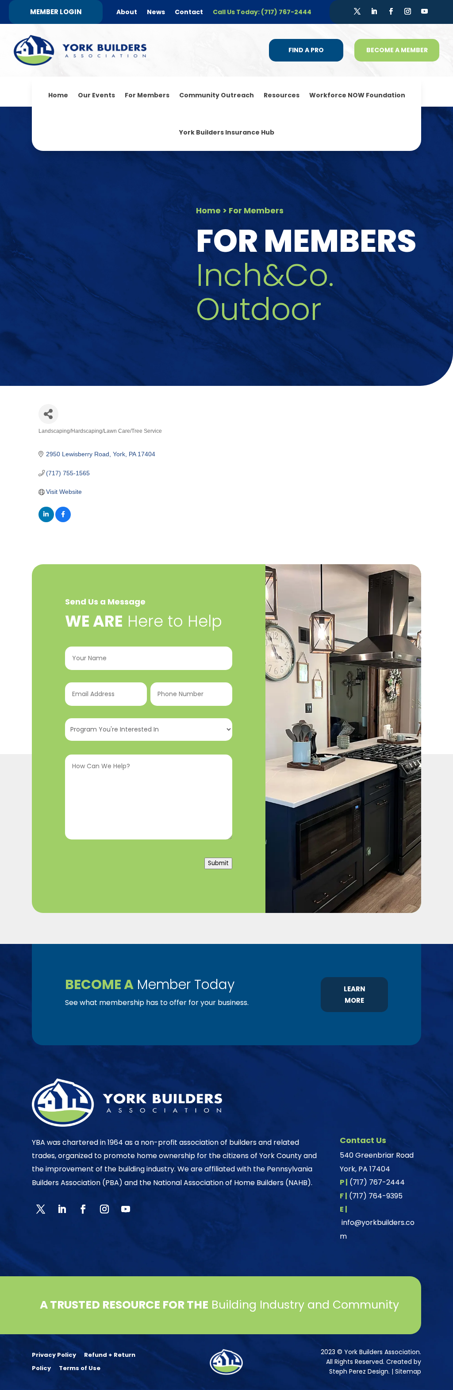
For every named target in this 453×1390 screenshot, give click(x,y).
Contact (189, 12)
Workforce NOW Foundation (357, 95)
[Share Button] (48, 414)
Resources (281, 95)
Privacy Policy (54, 1355)
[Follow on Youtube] (424, 11)
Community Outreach (216, 95)
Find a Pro (306, 50)
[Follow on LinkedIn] (373, 11)
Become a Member (397, 50)
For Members (147, 95)
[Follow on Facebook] (390, 11)
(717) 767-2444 (377, 1182)
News (156, 12)
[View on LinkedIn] (46, 520)
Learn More (354, 994)
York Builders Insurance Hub (226, 132)
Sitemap (408, 1371)
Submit (218, 863)
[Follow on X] (357, 11)
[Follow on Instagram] (407, 11)
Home (58, 95)
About (126, 12)
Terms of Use (79, 1368)
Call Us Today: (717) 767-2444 (262, 12)
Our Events (96, 95)
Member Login (56, 11)
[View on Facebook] (63, 520)
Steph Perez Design (358, 1371)
